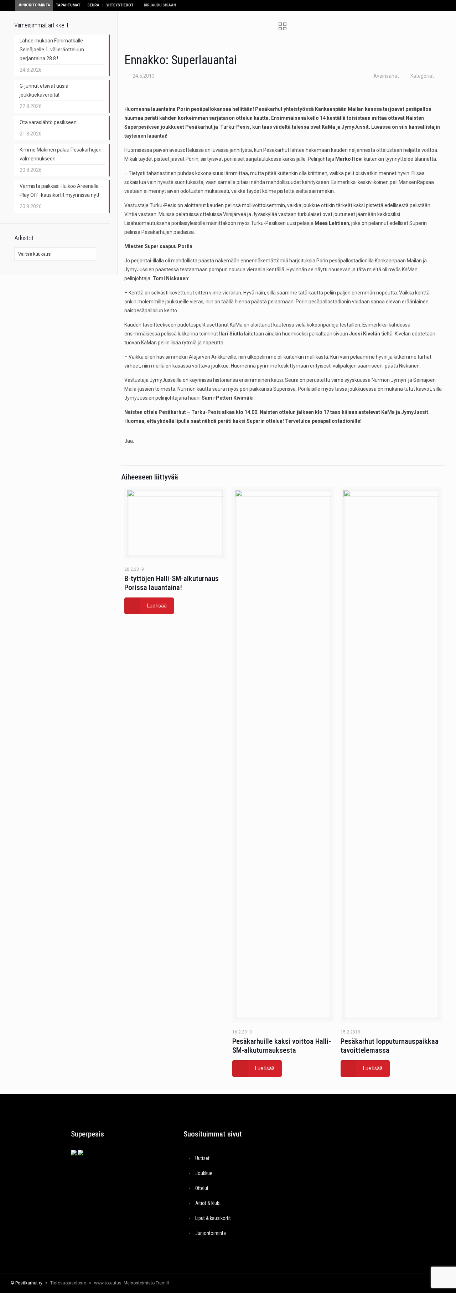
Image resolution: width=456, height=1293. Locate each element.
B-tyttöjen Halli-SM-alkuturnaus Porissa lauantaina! (171, 583)
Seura (93, 5)
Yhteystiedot (120, 5)
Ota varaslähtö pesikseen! (49, 122)
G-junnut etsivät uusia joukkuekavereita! (44, 90)
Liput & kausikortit (213, 1218)
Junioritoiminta (34, 5)
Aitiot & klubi (208, 1203)
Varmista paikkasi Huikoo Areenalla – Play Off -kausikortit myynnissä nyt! (61, 190)
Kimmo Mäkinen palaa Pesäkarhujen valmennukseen (61, 154)
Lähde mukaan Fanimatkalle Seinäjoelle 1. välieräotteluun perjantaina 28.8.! (52, 49)
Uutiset (202, 1158)
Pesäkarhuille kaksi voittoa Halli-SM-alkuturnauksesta (281, 1046)
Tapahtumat (68, 5)
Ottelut (201, 1188)
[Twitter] (381, 1283)
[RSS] (415, 1283)
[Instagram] (400, 1283)
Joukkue (203, 1173)
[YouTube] (390, 1283)
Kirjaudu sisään (159, 5)
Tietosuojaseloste (68, 1283)
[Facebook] (371, 1283)
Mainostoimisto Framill (146, 1283)
